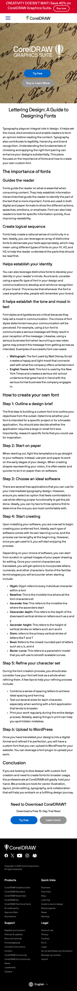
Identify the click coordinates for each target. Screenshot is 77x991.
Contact (8, 951)
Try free (37, 73)
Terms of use (47, 930)
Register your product (14, 930)
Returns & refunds (13, 938)
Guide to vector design (52, 904)
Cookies (45, 938)
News (44, 912)
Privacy (44, 934)
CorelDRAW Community (15, 955)
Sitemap (45, 916)
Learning (45, 900)
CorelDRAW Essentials (15, 896)
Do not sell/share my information (57, 951)
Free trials (46, 892)
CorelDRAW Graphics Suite (17, 887)
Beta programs (48, 908)
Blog (43, 896)
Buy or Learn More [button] (38, 83)
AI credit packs (11, 908)
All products (10, 916)
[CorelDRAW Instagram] (27, 855)
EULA (43, 943)
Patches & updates (13, 934)
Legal (44, 947)
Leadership (10, 967)
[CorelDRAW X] (12, 855)
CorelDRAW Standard (14, 892)
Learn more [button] (53, 820)
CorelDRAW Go (11, 900)
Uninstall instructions (14, 947)
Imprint (44, 959)
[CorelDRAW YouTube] (19, 855)
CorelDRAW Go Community (17, 959)
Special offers (11, 912)
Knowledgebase (12, 943)
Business (45, 887)
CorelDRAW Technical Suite (17, 904)
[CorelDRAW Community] (35, 855)
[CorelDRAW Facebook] (6, 855)
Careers (8, 972)
